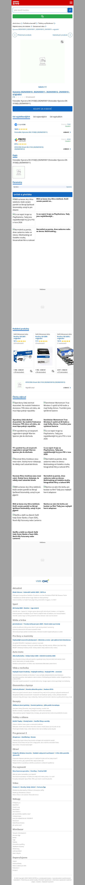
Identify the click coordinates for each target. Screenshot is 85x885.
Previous (15, 353)
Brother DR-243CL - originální (64, 337)
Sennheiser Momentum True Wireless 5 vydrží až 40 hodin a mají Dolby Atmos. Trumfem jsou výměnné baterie (57, 423)
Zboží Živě (15, 805)
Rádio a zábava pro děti (19, 865)
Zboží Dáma (16, 809)
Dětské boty (16, 849)
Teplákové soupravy (18, 846)
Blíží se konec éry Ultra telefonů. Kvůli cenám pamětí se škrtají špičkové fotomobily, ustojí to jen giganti (27, 507)
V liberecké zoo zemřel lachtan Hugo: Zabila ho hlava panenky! (30, 597)
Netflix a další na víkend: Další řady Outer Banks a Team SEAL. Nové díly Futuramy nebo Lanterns (25, 535)
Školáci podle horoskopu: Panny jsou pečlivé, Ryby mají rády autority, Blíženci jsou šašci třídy (39, 645)
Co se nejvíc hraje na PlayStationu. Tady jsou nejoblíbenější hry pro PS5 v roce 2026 (57, 451)
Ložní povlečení (17, 851)
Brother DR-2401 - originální (20, 337)
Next (70, 353)
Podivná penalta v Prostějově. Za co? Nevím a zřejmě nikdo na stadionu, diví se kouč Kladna (39, 613)
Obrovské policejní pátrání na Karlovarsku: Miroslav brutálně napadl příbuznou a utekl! (38, 632)
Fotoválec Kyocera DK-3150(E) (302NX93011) (30, 132)
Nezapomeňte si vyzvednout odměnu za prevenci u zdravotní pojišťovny (33, 763)
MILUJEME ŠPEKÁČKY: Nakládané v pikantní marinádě (28, 643)
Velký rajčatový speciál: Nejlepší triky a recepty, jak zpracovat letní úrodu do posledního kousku (40, 713)
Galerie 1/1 (42, 87)
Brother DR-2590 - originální (41, 337)
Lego (14, 840)
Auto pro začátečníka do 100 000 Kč (23, 818)
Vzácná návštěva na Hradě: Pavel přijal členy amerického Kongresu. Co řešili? (34, 600)
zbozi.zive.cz (17, 23)
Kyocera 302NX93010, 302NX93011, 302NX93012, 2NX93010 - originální (41, 93)
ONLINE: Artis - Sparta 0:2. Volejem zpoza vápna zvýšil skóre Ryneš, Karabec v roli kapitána (38, 611)
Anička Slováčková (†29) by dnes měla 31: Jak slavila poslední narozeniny (33, 627)
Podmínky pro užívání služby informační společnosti (36, 880)
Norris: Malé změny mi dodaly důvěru (23, 661)
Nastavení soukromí (47, 882)
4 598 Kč (66, 149)
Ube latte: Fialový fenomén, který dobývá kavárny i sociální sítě (31, 708)
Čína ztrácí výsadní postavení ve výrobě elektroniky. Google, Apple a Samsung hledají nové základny (41, 681)
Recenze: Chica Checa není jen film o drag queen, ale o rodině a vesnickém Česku (36, 742)
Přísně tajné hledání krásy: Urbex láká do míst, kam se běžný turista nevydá (34, 729)
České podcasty (17, 863)
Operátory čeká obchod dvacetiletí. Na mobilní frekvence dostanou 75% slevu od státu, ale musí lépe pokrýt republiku (27, 423)
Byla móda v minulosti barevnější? (22, 745)
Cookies (38, 882)
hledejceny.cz (16, 802)
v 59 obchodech (19, 372)
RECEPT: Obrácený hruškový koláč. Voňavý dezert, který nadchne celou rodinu (35, 647)
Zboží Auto (16, 820)
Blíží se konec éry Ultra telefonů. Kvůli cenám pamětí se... (52, 200)
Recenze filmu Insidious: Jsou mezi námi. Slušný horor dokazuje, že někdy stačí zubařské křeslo (27, 478)
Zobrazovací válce (38, 26)
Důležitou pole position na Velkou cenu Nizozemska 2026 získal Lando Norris (35, 663)
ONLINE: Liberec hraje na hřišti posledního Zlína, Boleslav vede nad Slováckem (35, 616)
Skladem (68, 126)
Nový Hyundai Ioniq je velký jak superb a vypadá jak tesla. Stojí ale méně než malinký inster (39, 659)
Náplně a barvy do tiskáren (21, 26)
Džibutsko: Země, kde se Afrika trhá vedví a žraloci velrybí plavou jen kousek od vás (36, 726)
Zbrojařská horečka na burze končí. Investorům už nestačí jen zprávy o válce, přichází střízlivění (40, 695)
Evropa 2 (15, 870)
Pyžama (15, 842)
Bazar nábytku (17, 853)
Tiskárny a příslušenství (45, 23)
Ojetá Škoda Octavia (18, 823)
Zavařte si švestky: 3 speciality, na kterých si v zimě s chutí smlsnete (32, 710)
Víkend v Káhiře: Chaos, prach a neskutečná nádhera (28, 724)
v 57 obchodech (62, 372)
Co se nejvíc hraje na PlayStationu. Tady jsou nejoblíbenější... (53, 215)
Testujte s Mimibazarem (19, 833)
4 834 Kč (66, 132)
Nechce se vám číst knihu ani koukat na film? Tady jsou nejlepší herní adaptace (58, 506)
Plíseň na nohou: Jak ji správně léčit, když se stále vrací (28, 760)
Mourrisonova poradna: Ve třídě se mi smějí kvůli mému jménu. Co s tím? (34, 776)
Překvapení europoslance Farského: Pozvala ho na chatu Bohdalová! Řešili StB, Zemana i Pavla (40, 595)
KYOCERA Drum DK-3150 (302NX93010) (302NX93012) (28, 148)
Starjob (15, 861)
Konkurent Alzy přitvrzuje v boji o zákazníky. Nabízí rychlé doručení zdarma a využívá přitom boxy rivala (42, 697)
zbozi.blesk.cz (16, 811)
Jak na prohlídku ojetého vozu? (21, 814)
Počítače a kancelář (29, 23)
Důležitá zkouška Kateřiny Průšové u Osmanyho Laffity (28, 790)
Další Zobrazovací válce (21, 334)
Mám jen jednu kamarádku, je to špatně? (24, 774)
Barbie (14, 837)
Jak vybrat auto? (17, 825)
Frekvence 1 (16, 868)
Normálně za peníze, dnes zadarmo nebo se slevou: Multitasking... (53, 230)
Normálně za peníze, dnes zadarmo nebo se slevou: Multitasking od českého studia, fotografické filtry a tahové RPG (57, 479)
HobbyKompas (17, 816)
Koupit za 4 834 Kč (42, 108)
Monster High (16, 835)
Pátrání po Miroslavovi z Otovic (22, 792)
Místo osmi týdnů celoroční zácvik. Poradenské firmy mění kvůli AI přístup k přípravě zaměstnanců (41, 692)
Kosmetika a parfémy (19, 844)
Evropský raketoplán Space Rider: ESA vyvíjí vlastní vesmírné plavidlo (32, 779)
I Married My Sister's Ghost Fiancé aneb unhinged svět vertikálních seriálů (34, 740)
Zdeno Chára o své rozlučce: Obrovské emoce (26, 795)
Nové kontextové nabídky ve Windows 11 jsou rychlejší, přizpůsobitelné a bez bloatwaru (38, 675)
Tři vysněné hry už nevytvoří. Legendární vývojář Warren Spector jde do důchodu (25, 450)
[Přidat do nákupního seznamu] (62, 42)
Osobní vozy (16, 807)
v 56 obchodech (40, 372)
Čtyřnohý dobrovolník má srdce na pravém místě (27, 629)
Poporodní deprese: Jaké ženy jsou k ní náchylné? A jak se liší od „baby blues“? (35, 758)
